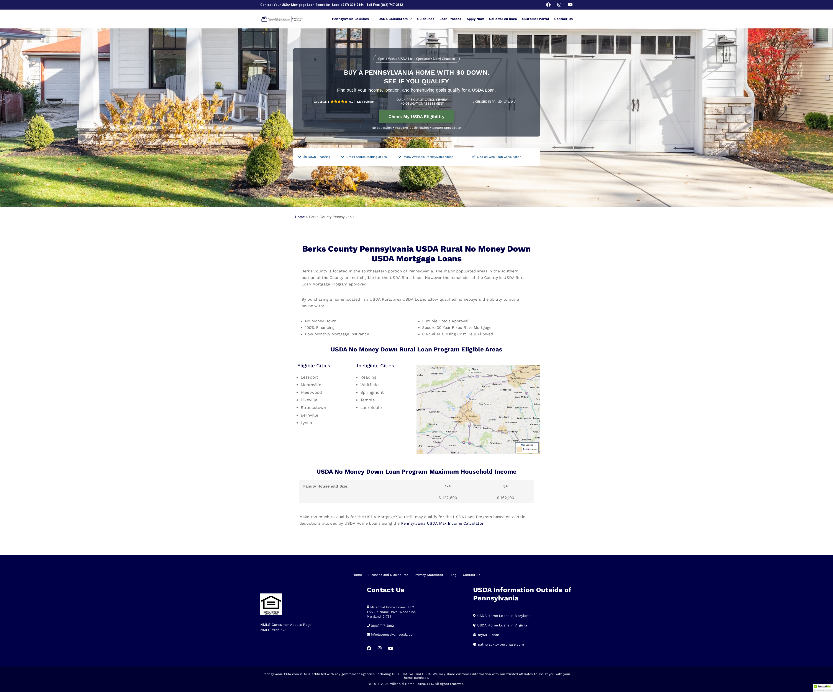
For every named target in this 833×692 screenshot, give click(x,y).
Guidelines (425, 19)
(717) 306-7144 (352, 5)
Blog (453, 575)
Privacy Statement (429, 575)
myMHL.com (488, 635)
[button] (371, 19)
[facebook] (548, 5)
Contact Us (563, 19)
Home (300, 217)
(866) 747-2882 (391, 5)
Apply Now (475, 19)
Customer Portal (535, 19)
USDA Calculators (393, 19)
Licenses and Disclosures (388, 575)
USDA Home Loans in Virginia (502, 625)
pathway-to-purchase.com (501, 644)
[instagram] (559, 5)
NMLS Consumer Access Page (285, 625)
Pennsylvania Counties (350, 19)
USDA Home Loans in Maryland (504, 616)
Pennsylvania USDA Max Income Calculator (442, 523)
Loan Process (450, 19)
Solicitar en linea (503, 19)
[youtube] (570, 5)
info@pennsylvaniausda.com (393, 634)
